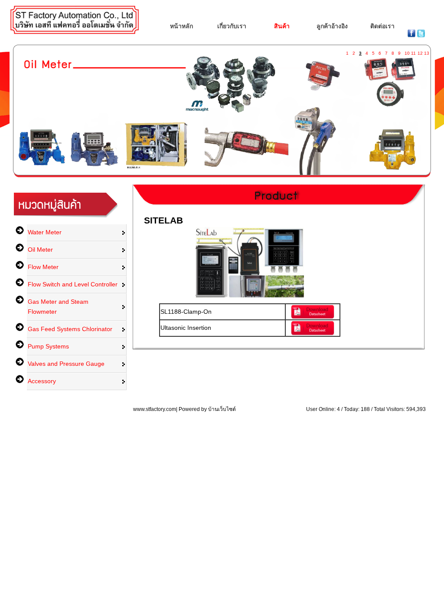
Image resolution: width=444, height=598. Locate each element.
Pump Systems (48, 346)
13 (426, 51)
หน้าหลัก (181, 26)
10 (407, 51)
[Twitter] (421, 35)
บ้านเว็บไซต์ (222, 409)
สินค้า (282, 26)
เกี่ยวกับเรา (231, 26)
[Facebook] (412, 35)
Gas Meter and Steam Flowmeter (58, 306)
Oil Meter (40, 249)
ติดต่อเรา (382, 26)
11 (413, 51)
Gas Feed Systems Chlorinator (70, 328)
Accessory (42, 381)
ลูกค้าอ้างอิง (332, 26)
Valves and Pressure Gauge (66, 363)
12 (420, 51)
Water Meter (45, 232)
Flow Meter (43, 266)
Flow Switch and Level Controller (73, 284)
